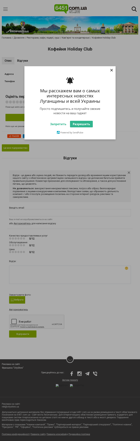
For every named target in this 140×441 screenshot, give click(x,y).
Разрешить (81, 124)
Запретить (58, 124)
